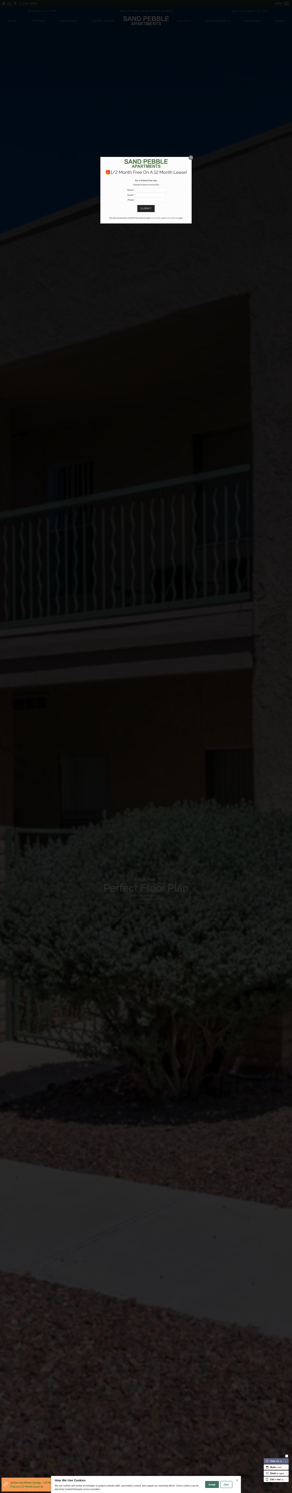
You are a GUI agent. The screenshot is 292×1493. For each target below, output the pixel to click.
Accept (212, 1484)
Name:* (130, 190)
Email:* (130, 195)
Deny (226, 1484)
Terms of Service (171, 218)
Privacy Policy (155, 218)
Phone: (131, 200)
